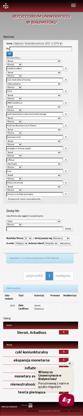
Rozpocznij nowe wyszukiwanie (24, 199)
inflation (32, 368)
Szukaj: (9, 44)
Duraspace (64, 411)
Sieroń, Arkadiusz (31, 333)
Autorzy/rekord (36, 243)
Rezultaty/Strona (14, 238)
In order (10, 243)
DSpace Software (33, 411)
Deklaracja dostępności (9, 407)
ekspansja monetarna (32, 360)
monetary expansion (31, 376)
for (7, 49)
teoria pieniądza (31, 392)
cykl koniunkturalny (31, 352)
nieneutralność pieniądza (31, 385)
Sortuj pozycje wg (43, 238)
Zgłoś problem (75, 411)
